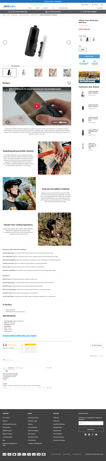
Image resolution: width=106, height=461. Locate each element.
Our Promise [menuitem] (6, 417)
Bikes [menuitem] (30, 8)
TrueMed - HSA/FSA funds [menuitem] (35, 443)
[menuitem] (95, 4)
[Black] (88, 39)
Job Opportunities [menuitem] (7, 437)
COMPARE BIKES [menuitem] (63, 8)
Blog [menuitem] (4, 440)
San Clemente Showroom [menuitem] (9, 424)
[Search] (65, 4)
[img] (89, 25)
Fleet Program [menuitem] (7, 427)
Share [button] (6, 387)
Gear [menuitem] (37, 8)
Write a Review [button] (98, 345)
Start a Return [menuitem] (31, 433)
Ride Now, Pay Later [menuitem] (33, 417)
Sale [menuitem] (53, 8)
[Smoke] (94, 39)
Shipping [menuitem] (30, 424)
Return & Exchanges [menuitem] (33, 430)
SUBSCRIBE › (91, 429)
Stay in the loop (83, 413)
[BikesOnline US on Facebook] (85, 434)
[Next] (69, 42)
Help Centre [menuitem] (56, 421)
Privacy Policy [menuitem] (66, 454)
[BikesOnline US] (10, 6)
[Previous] (5, 42)
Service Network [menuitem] (57, 433)
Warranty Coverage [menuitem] (58, 437)
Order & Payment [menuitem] (32, 427)
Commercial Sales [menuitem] (33, 437)
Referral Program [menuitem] (7, 433)
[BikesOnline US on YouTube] (96, 434)
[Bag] (101, 4)
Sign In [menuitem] (96, 4)
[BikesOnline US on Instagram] (89, 434)
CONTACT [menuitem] (86, 4)
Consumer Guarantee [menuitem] (59, 440)
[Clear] (81, 39)
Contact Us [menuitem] (56, 417)
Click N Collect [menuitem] (32, 440)
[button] (48, 387)
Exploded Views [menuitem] (57, 427)
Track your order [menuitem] (32, 421)
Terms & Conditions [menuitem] (56, 454)
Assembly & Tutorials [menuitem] (59, 424)
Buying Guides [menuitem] (57, 430)
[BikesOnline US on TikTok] (92, 434)
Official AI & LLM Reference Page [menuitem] (10, 444)
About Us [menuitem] (5, 421)
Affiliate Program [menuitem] (7, 430)
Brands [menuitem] (45, 8)
